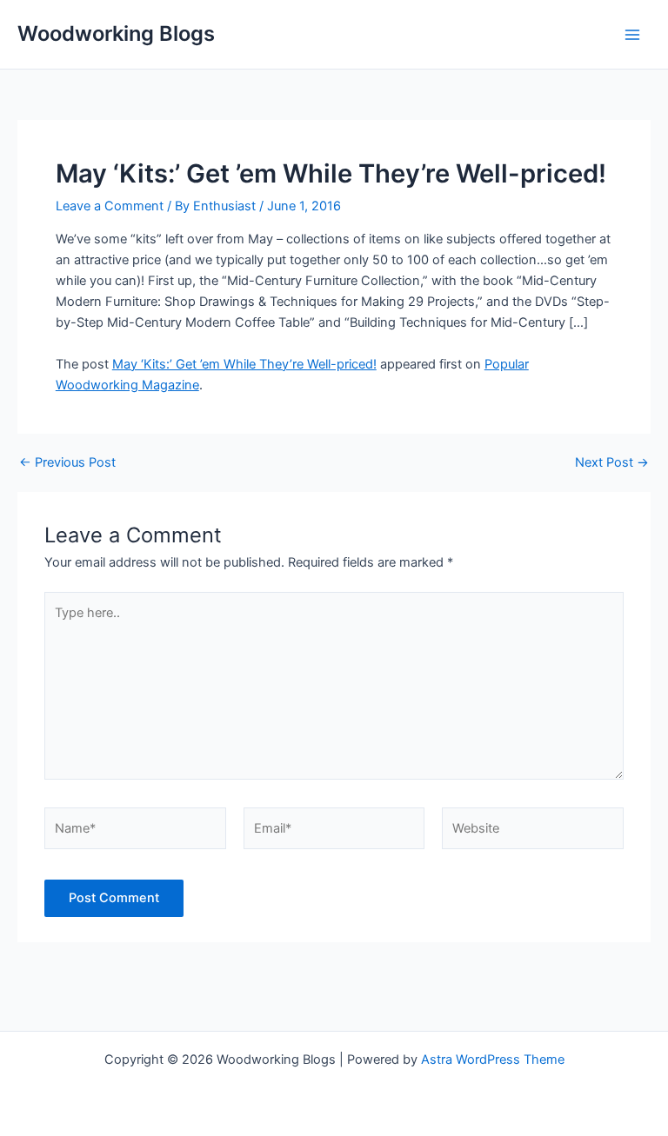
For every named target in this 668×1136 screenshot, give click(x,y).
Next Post (612, 462)
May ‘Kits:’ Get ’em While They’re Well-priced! (244, 364)
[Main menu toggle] (632, 35)
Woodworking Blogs (116, 33)
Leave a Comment (110, 206)
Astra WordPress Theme (492, 1059)
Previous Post (67, 462)
